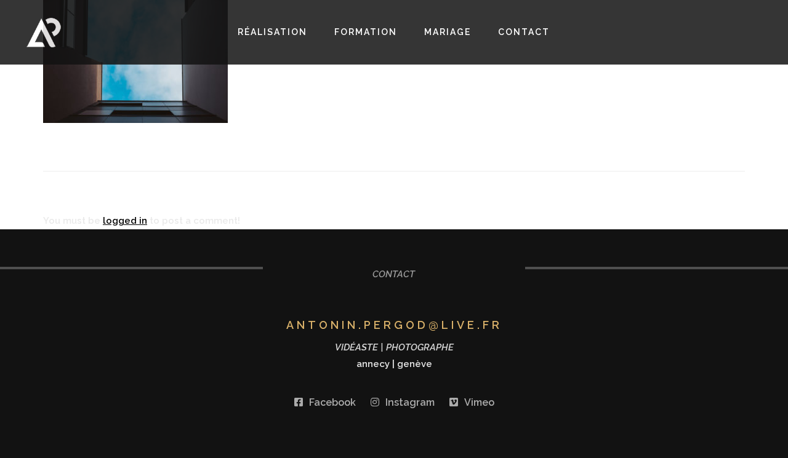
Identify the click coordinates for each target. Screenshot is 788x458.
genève (414, 363)
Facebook (332, 402)
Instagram (410, 402)
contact (524, 32)
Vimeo (479, 402)
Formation (365, 32)
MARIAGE (447, 32)
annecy (373, 363)
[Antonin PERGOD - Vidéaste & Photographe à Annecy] (82, 32)
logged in (125, 220)
